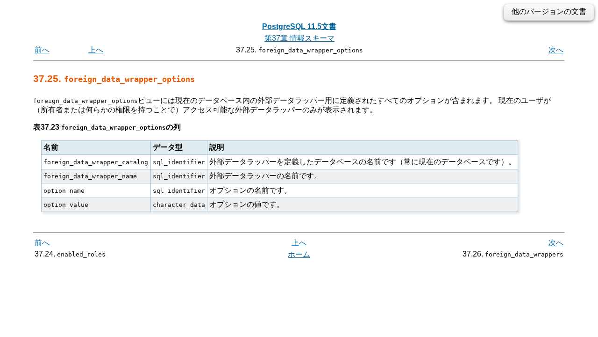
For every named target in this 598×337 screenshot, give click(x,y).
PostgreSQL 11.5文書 (299, 26)
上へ (95, 50)
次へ (555, 50)
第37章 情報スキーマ (299, 38)
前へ (42, 50)
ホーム (299, 254)
